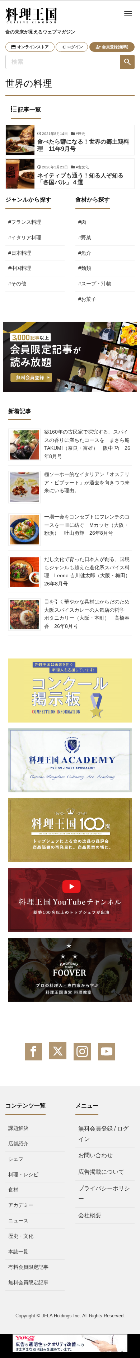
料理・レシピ (23, 1174)
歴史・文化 (20, 1236)
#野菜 (84, 237)
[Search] (127, 62)
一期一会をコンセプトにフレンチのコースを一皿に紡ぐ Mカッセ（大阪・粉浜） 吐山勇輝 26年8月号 (87, 525)
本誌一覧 (18, 1251)
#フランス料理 (24, 222)
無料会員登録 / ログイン (103, 1134)
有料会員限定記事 (28, 1267)
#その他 (17, 283)
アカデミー (20, 1205)
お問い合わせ (95, 1155)
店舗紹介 (18, 1143)
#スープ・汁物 (94, 283)
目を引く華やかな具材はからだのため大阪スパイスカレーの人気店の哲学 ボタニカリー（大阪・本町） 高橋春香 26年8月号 (87, 614)
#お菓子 (87, 299)
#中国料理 (19, 268)
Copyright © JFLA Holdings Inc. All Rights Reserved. (70, 1315)
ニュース (18, 1220)
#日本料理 (19, 253)
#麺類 (84, 268)
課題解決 (18, 1128)
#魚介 (84, 253)
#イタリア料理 (24, 237)
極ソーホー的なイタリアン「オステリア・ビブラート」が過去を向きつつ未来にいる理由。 (87, 482)
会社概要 (89, 1215)
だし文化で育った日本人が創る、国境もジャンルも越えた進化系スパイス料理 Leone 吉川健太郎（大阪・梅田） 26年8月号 (89, 571)
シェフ (15, 1159)
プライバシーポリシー (104, 1193)
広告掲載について (101, 1172)
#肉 (82, 222)
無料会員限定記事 (28, 1282)
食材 (13, 1189)
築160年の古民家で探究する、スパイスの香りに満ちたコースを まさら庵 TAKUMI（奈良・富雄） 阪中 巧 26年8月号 (87, 444)
